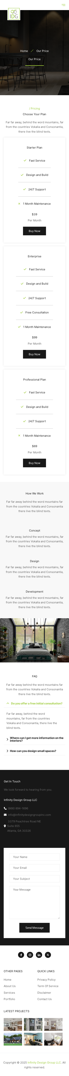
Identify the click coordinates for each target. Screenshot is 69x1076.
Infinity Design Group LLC (44, 1062)
